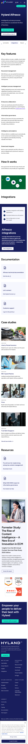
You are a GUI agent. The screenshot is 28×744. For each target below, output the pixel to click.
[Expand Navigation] (24, 2)
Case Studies (4, 663)
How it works (5, 43)
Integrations (14, 43)
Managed (3, 685)
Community (3, 702)
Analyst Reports (4, 666)
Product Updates (18, 673)
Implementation (5, 682)
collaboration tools (20, 108)
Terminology (18, 667)
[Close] (25, 722)
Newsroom (17, 695)
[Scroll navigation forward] (25, 43)
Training (3, 707)
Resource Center (18, 665)
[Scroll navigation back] (1, 43)
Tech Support (4, 713)
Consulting (3, 688)
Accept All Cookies (13, 741)
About (16, 685)
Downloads (17, 670)
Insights (3, 668)
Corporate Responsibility (18, 691)
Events (2, 704)
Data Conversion (5, 690)
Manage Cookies (13, 737)
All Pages (17, 675)
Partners (17, 688)
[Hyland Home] (7, 2)
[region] (13, 732)
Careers (16, 682)
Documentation (4, 710)
